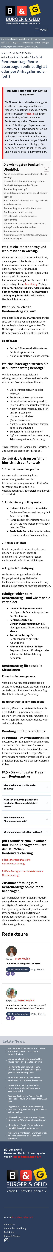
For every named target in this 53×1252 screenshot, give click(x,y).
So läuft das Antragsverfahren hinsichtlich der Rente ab (26, 194)
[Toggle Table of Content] (45, 169)
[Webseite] (13, 974)
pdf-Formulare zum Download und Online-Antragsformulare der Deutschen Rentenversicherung (24, 227)
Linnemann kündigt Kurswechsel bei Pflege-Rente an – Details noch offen (25, 1060)
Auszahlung (31, 284)
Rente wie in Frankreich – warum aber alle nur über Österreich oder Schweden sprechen (27, 1136)
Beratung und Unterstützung (18, 212)
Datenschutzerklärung (15, 1228)
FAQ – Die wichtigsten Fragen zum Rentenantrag (20, 218)
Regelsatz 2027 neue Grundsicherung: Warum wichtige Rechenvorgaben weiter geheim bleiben (27, 1109)
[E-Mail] (8, 974)
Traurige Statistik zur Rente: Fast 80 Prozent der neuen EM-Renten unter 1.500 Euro (27, 1099)
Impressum (9, 1224)
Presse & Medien (12, 1235)
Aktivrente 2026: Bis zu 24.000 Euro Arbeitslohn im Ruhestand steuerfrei (25, 1079)
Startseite (5, 39)
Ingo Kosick (14, 57)
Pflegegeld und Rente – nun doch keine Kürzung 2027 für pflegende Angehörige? (27, 1118)
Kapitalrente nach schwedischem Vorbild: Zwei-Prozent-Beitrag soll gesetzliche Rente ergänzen (24, 1069)
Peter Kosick (35, 57)
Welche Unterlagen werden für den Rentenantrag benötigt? (21, 187)
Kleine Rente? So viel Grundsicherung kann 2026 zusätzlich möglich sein (25, 1126)
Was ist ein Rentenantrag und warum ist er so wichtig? (25, 175)
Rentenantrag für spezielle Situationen (23, 208)
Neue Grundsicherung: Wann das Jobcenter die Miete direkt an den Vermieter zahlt (24, 1088)
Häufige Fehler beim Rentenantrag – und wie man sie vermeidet (25, 202)
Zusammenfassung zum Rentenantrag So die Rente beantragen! (25, 236)
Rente (30, 113)
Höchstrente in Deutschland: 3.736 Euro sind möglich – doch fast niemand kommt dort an (27, 1051)
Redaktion (9, 1232)
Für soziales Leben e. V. (27, 1157)
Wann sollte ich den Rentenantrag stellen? (24, 181)
